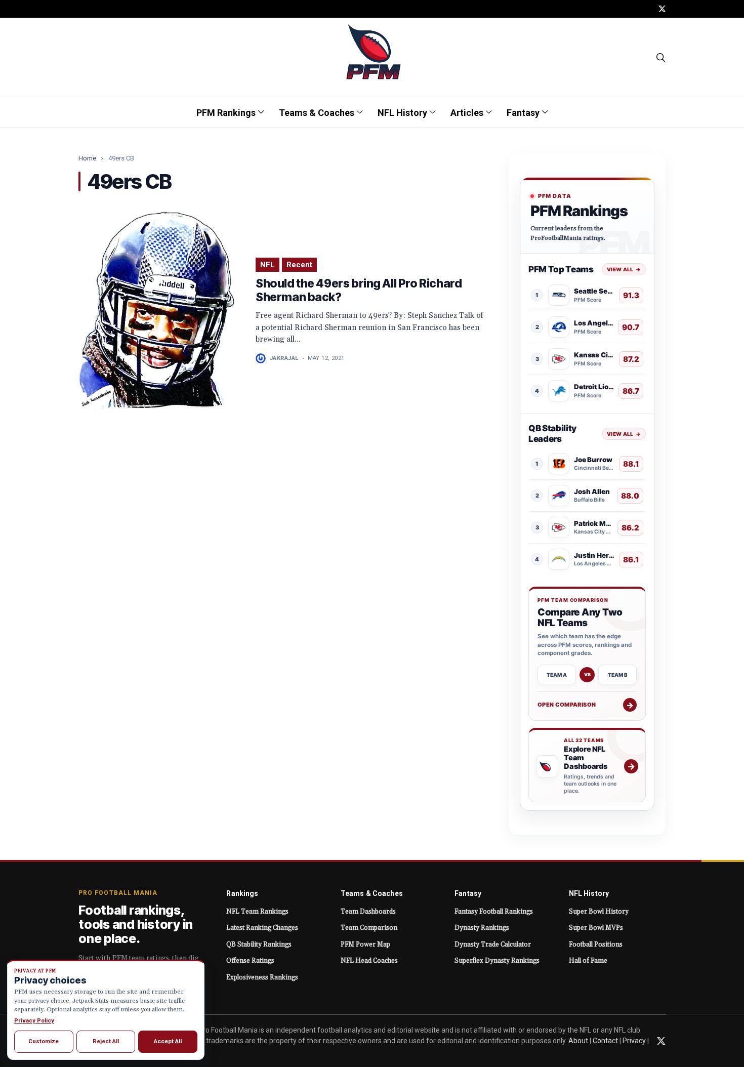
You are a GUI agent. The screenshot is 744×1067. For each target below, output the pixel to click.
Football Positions (596, 944)
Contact (605, 1041)
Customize (43, 1041)
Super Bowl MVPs (596, 928)
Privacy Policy (34, 1020)
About (578, 1041)
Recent (299, 264)
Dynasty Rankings (481, 928)
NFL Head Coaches (369, 961)
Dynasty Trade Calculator (492, 944)
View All (624, 269)
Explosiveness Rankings (262, 977)
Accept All (168, 1041)
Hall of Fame (588, 961)
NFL (267, 264)
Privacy (634, 1041)
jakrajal (284, 358)
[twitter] (662, 9)
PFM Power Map (365, 944)
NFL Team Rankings (257, 912)
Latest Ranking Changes (262, 928)
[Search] (661, 57)
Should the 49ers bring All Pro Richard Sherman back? (359, 290)
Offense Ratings (250, 961)
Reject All (106, 1041)
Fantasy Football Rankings (493, 912)
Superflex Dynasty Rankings (497, 961)
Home (87, 158)
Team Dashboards (368, 912)
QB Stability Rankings (259, 944)
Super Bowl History (599, 912)
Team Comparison (369, 928)
